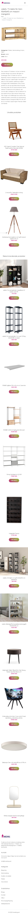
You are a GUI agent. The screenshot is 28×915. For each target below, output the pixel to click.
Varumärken (4, 882)
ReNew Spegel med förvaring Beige (14, 816)
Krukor (22, 50)
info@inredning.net (6, 861)
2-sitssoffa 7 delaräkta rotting (14, 192)
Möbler (10, 50)
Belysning (3, 870)
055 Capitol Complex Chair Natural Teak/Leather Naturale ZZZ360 (14, 147)
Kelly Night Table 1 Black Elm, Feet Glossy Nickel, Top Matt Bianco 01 (14, 671)
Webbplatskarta (5, 903)
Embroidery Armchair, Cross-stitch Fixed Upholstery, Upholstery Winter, (14, 717)
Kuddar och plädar (6, 876)
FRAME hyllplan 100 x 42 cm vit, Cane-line (14, 385)
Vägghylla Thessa (14, 533)
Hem (2, 16)
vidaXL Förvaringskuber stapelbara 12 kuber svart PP (14, 291)
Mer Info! (7, 64)
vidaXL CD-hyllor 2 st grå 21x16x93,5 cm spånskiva (14, 578)
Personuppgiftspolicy (7, 900)
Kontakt (3, 895)
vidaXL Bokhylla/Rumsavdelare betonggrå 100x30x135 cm (14, 625)
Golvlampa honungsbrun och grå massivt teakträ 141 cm (14, 238)
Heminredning (16, 50)
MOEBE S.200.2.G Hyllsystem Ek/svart (14, 430)
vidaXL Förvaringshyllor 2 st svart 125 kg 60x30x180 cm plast (14, 337)
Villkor (3, 898)
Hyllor (2, 52)
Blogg (3, 892)
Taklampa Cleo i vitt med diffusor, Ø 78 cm (14, 762)
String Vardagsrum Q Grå (14, 474)
